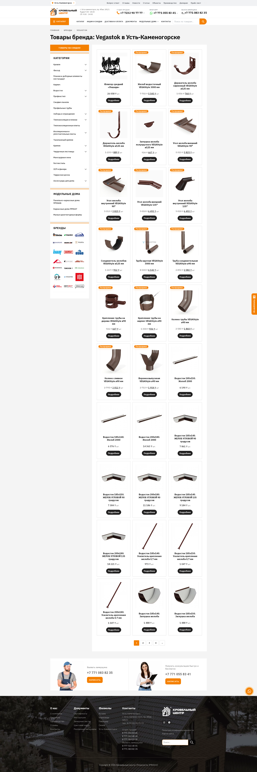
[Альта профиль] (57, 287)
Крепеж (57, 145)
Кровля (56, 64)
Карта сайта (168, 733)
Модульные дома (66, 194)
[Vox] (79, 280)
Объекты (156, 3)
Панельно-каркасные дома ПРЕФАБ (66, 201)
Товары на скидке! (69, 48)
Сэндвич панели (61, 102)
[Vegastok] (68, 277)
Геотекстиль (59, 163)
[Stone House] (79, 262)
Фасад (56, 70)
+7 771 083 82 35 (196, 12)
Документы (131, 21)
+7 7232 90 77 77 (131, 13)
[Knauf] (57, 254)
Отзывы (125, 3)
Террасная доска (61, 175)
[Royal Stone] (68, 262)
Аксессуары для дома (63, 180)
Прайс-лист (196, 3)
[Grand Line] (68, 242)
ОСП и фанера (60, 169)
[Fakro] (68, 235)
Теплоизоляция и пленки (65, 119)
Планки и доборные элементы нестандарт (67, 77)
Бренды (59, 228)
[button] (95, 680)
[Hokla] (79, 244)
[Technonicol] (57, 268)
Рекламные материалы (85, 729)
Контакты (166, 21)
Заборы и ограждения (64, 114)
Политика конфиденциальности (178, 730)
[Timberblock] (79, 268)
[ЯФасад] (79, 287)
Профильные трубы (62, 108)
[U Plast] (57, 280)
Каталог (80, 21)
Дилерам (183, 3)
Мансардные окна (62, 157)
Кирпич (56, 84)
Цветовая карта (82, 725)
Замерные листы (82, 721)
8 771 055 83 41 (130, 733)
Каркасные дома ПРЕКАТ (65, 209)
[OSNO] (79, 255)
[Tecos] (68, 268)
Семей (102, 725)
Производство (170, 3)
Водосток (58, 90)
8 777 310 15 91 (130, 739)
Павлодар (103, 721)
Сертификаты (80, 713)
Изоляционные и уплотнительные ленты (64, 132)
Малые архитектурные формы (67, 214)
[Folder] (79, 236)
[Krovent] (68, 253)
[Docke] (57, 235)
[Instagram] (164, 722)
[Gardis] (57, 242)
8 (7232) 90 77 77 (135, 723)
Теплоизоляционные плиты (66, 125)
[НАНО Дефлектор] (68, 286)
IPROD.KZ (153, 765)
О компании (56, 713)
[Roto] (57, 262)
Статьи (146, 3)
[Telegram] (169, 722)
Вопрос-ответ (113, 3)
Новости (136, 3)
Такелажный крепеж (63, 140)
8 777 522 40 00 (130, 736)
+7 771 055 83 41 (165, 13)
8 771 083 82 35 (130, 749)
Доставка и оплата (114, 21)
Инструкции (80, 717)
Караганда (104, 717)
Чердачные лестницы (63, 151)
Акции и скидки (94, 21)
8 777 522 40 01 (130, 746)
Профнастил (59, 96)
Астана (102, 713)
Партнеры (55, 717)
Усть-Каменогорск (108, 729)
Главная (54, 30)
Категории (61, 58)
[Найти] (203, 21)
